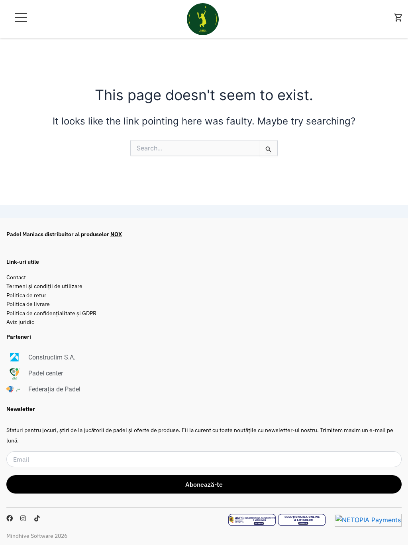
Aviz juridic (20, 322)
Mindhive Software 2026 (36, 535)
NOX (116, 234)
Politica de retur (26, 295)
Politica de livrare (28, 304)
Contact (16, 277)
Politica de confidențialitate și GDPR (51, 313)
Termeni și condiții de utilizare (44, 286)
